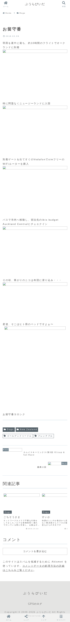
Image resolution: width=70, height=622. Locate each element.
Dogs (10, 429)
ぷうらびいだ (35, 4)
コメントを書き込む (35, 551)
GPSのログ (35, 603)
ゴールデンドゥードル (19, 436)
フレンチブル (45, 436)
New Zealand (28, 429)
